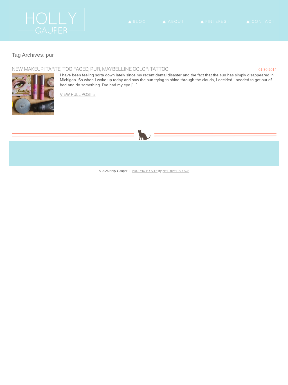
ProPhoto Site (145, 170)
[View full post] (33, 94)
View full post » (78, 94)
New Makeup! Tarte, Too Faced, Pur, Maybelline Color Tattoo (90, 68)
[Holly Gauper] (61, 39)
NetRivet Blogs (176, 170)
